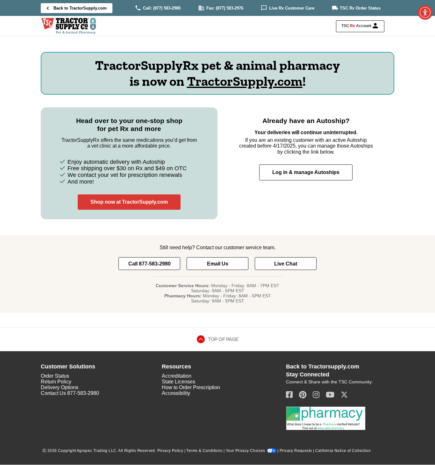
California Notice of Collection (343, 450)
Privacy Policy (170, 450)
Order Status (55, 376)
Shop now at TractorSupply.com (129, 202)
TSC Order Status (360, 8)
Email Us (217, 263)
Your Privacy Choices (245, 450)
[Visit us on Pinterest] (302, 394)
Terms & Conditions (204, 450)
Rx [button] (352, 26)
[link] (167, 8)
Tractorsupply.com (333, 366)
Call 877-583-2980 (149, 263)
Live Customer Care (291, 8)
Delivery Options (59, 387)
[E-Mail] (316, 394)
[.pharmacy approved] (326, 418)
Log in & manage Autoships (305, 172)
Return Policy (56, 381)
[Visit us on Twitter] (344, 394)
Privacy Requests (296, 450)
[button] (360, 26)
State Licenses (178, 381)
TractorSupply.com (245, 81)
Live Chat (285, 263)
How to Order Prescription (191, 387)
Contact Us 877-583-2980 (70, 393)
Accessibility (176, 393)
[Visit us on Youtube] (330, 394)
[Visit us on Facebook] (289, 394)
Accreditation (176, 376)
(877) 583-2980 (167, 8)
